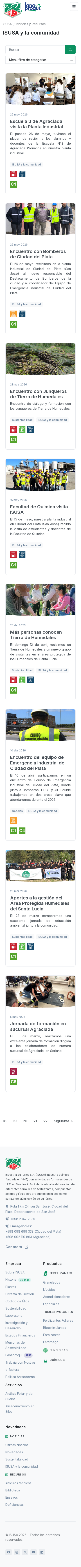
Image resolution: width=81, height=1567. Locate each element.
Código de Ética (17, 1301)
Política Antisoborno (20, 1377)
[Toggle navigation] (74, 6)
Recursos (18, 1474)
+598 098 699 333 (19, 1231)
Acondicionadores (56, 1297)
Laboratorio (13, 1315)
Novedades (14, 1452)
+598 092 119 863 (18, 1237)
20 (25, 1121)
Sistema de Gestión (19, 1294)
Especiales (51, 1304)
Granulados (51, 1282)
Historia (17, 1279)
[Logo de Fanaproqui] (32, 10)
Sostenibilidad (15, 1308)
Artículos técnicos (18, 1483)
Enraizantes (51, 1335)
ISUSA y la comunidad (21, 1466)
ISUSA (7, 24)
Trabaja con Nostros (20, 1362)
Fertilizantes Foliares (58, 1320)
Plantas (10, 1287)
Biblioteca (12, 1490)
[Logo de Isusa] (12, 10)
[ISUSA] (40, 1163)
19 (15, 1121)
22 (45, 1121)
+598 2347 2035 (22, 1219)
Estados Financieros (20, 1335)
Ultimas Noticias (16, 1445)
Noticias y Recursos (31, 24)
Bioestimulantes (59, 1312)
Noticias (17, 1436)
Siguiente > (63, 1121)
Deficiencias (14, 1504)
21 (35, 1121)
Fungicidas (59, 1350)
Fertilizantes (61, 1273)
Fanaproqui (18, 1355)
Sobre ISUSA (15, 1272)
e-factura (12, 1369)
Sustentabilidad (16, 1459)
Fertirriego (50, 1342)
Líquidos (49, 1289)
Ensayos (11, 1497)
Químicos (57, 1360)
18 (5, 1121)
